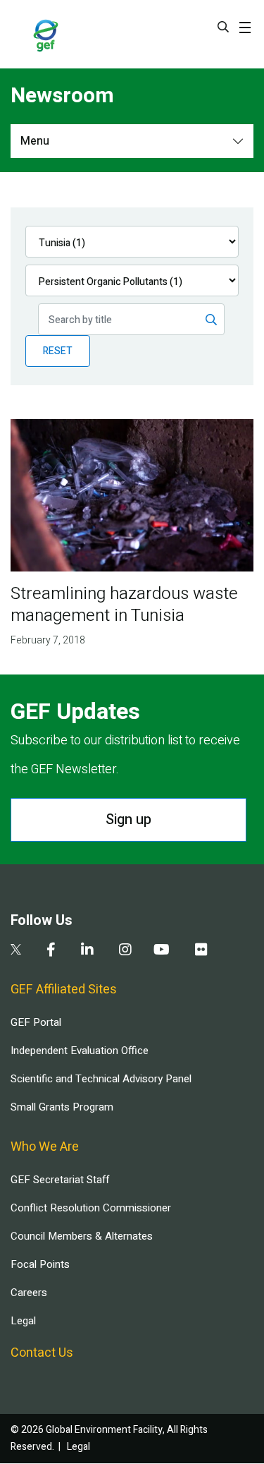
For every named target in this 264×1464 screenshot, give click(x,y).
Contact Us (42, 1352)
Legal (23, 1321)
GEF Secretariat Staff (60, 1179)
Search (223, 26)
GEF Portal (36, 1022)
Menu (34, 141)
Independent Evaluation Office (80, 1050)
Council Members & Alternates (82, 1236)
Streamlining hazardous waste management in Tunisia (124, 604)
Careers (29, 1292)
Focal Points (40, 1264)
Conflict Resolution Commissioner (91, 1208)
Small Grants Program (62, 1107)
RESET (58, 351)
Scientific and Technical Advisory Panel (101, 1079)
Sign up (128, 819)
